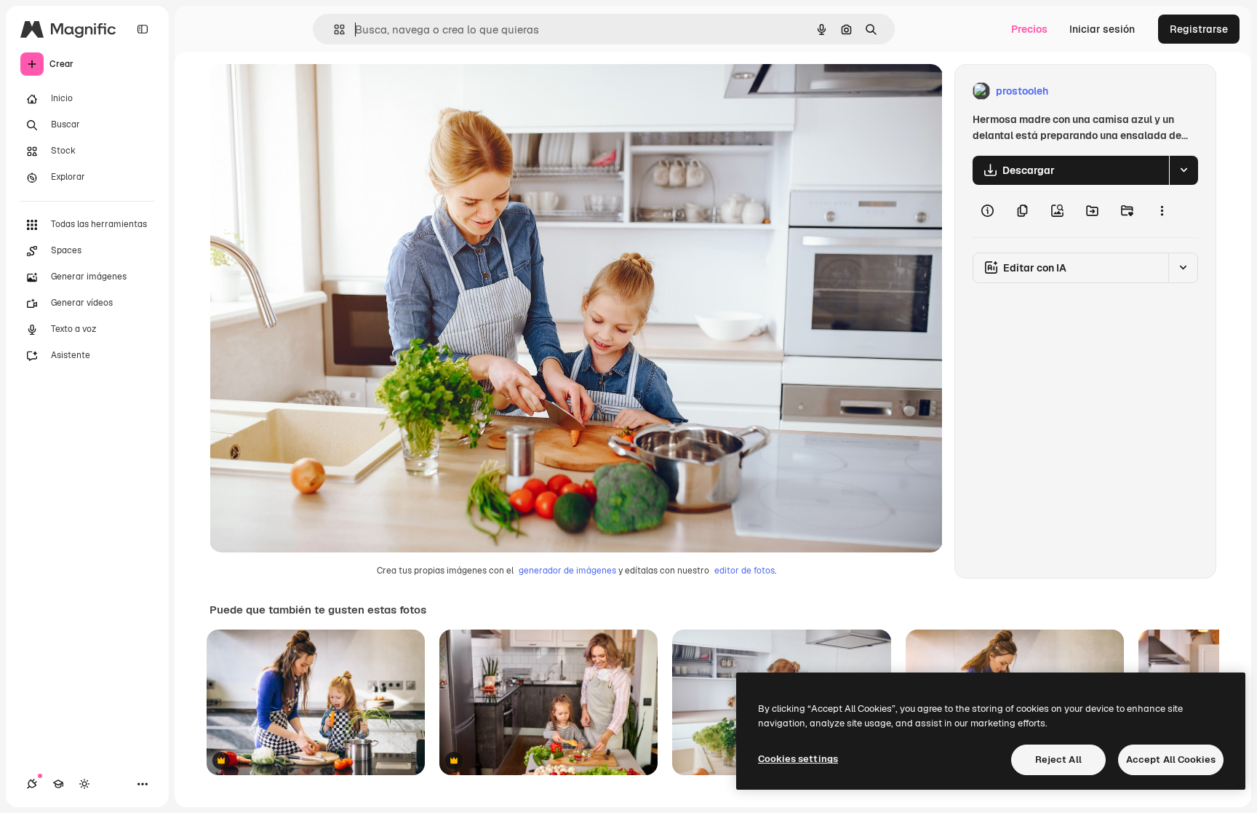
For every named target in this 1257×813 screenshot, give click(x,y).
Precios (1029, 29)
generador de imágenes (567, 570)
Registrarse (1199, 29)
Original (302, 91)
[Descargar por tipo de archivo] (1183, 170)
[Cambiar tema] (84, 784)
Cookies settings (798, 759)
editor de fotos (744, 570)
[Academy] (58, 784)
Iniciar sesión (1102, 29)
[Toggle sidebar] (142, 29)
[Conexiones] (32, 784)
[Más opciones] (1161, 211)
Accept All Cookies (1171, 759)
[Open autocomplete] (334, 29)
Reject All (1058, 759)
